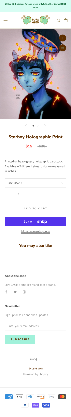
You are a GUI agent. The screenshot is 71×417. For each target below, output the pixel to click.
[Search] (59, 20)
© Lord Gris (36, 368)
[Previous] (26, 125)
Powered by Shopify (35, 374)
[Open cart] (65, 20)
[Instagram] (24, 291)
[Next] (45, 125)
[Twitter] (15, 291)
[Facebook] (6, 291)
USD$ (33, 359)
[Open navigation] (5, 20)
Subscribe (20, 339)
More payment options (35, 231)
